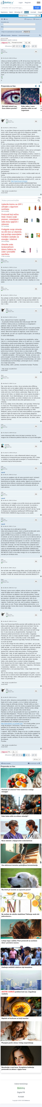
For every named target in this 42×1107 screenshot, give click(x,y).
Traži (37, 8)
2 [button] (21, 46)
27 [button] (33, 46)
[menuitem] (6, 19)
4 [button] (26, 46)
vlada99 (9, 40)
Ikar (7, 119)
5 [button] (28, 46)
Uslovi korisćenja (21, 1084)
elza (2, 49)
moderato (14, 40)
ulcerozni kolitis (4, 38)
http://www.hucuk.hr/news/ (19, 181)
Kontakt (33, 12)
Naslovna (4, 12)
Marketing (21, 1088)
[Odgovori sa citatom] (36, 51)
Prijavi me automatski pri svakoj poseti (12, 31)
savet (3, 472)
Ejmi (2, 259)
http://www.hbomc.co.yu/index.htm (12, 723)
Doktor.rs (27, 1100)
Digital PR (21, 1092)
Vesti (11, 12)
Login (21, 2)
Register (28, 2)
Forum (26, 12)
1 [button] (19, 46)
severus (7, 444)
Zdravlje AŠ (18, 12)
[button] (13, 46)
